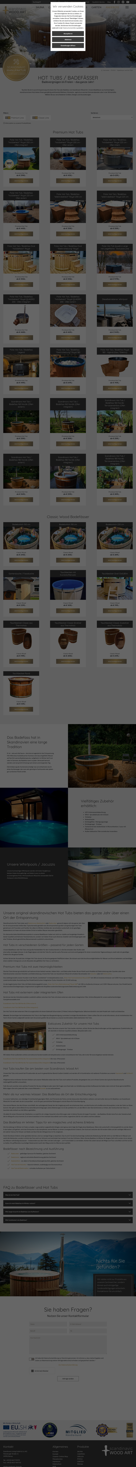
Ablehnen (68, 39)
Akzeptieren (68, 33)
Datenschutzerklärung (70, 28)
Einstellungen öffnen (68, 45)
